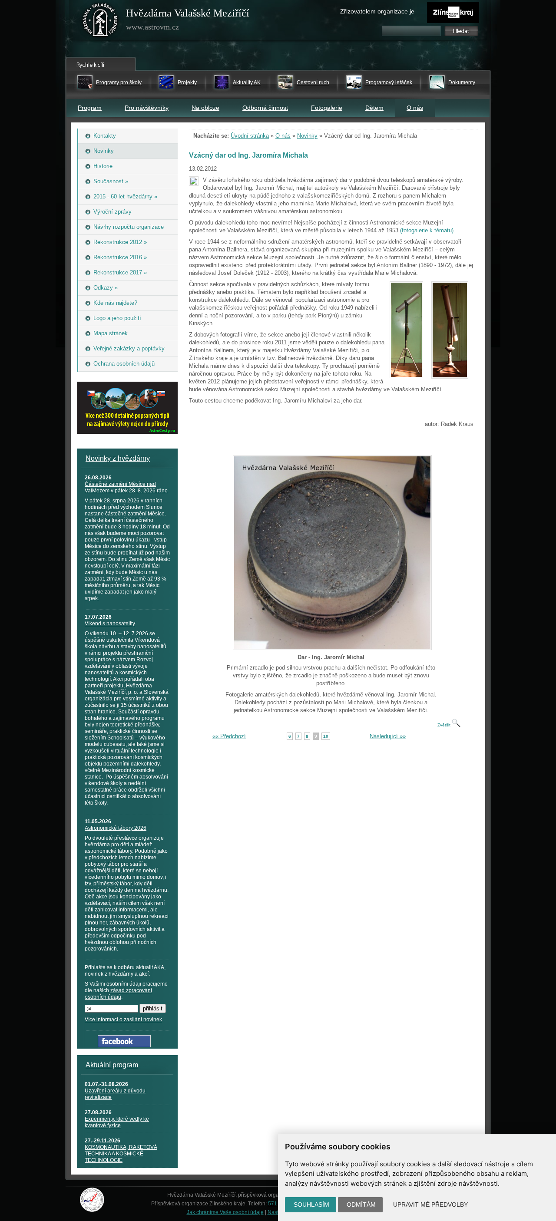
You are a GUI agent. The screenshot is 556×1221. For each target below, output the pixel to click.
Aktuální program (112, 1065)
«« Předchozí (229, 736)
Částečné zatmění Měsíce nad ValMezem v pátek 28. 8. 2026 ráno (126, 487)
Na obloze (205, 107)
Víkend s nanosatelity (110, 623)
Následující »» (388, 736)
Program (90, 107)
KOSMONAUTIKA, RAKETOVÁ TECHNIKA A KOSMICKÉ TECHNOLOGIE (121, 1153)
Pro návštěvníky (147, 107)
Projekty (187, 82)
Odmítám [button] (361, 1204)
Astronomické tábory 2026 (115, 828)
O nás (415, 107)
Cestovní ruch (313, 82)
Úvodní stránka (250, 135)
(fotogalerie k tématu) (426, 230)
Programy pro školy (119, 82)
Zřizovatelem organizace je (377, 11)
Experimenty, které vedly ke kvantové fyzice (117, 1122)
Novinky (307, 135)
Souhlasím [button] (311, 1204)
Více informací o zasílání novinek (123, 1019)
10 (325, 736)
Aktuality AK (247, 82)
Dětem (374, 107)
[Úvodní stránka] (100, 21)
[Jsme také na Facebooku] (124, 1045)
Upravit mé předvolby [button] (430, 1204)
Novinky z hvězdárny (118, 458)
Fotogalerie (326, 107)
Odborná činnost (265, 107)
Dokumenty (461, 82)
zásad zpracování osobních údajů (118, 993)
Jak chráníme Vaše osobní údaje (225, 1212)
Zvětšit (444, 725)
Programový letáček (388, 82)
